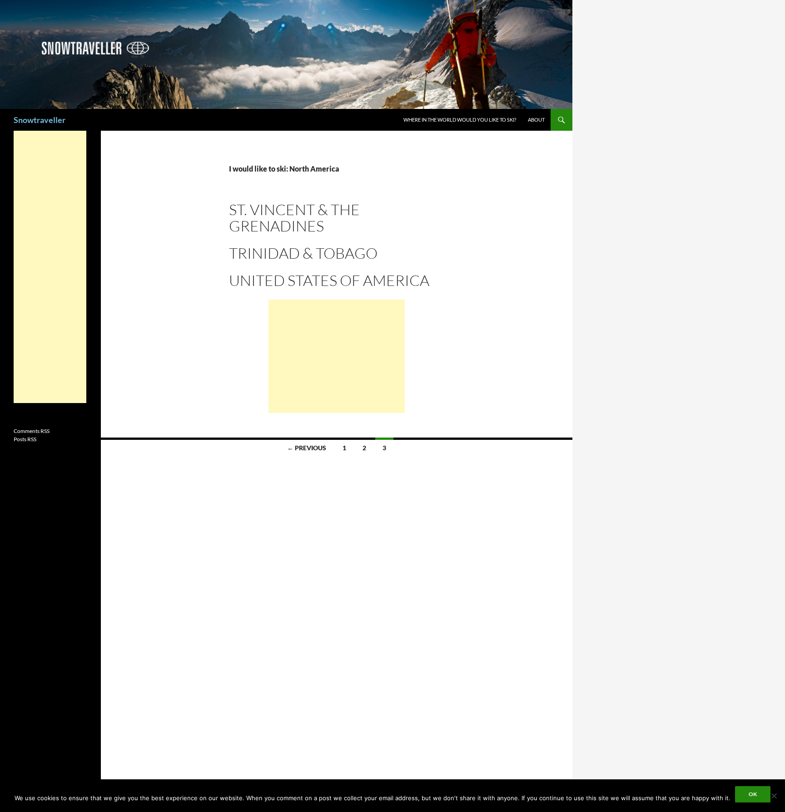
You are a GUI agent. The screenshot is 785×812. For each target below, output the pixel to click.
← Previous (306, 448)
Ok (753, 794)
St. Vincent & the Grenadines (294, 217)
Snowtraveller (39, 120)
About (536, 120)
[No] (773, 795)
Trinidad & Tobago (303, 253)
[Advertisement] (336, 356)
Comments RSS (32, 431)
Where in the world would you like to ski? (459, 120)
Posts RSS (25, 439)
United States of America (329, 280)
